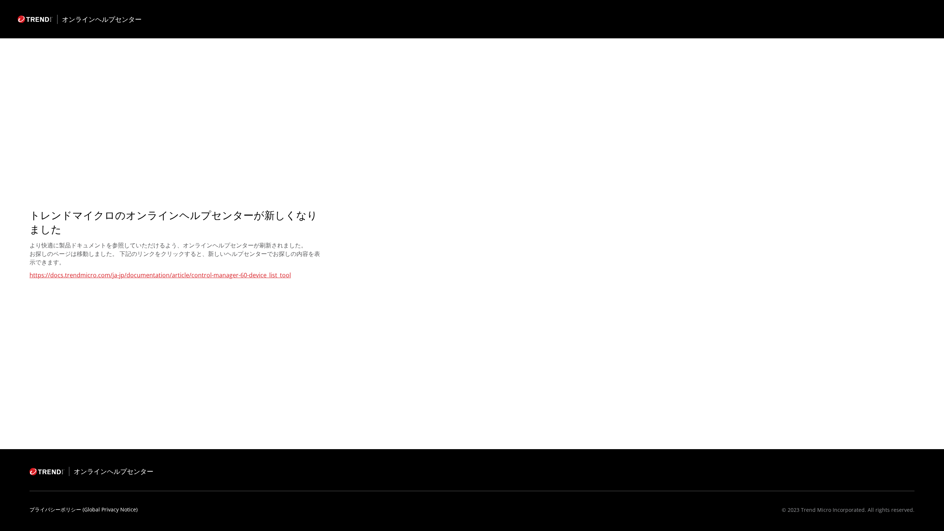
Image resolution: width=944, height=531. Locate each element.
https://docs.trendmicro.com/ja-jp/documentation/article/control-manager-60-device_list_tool (160, 275)
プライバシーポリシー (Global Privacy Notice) (84, 509)
